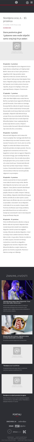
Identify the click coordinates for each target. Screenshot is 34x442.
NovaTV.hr (17, 2)
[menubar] (27, 2)
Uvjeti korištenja (21, 437)
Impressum (10, 437)
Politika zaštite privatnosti (17, 438)
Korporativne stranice (25, 440)
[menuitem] (27, 2)
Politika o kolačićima (9, 440)
